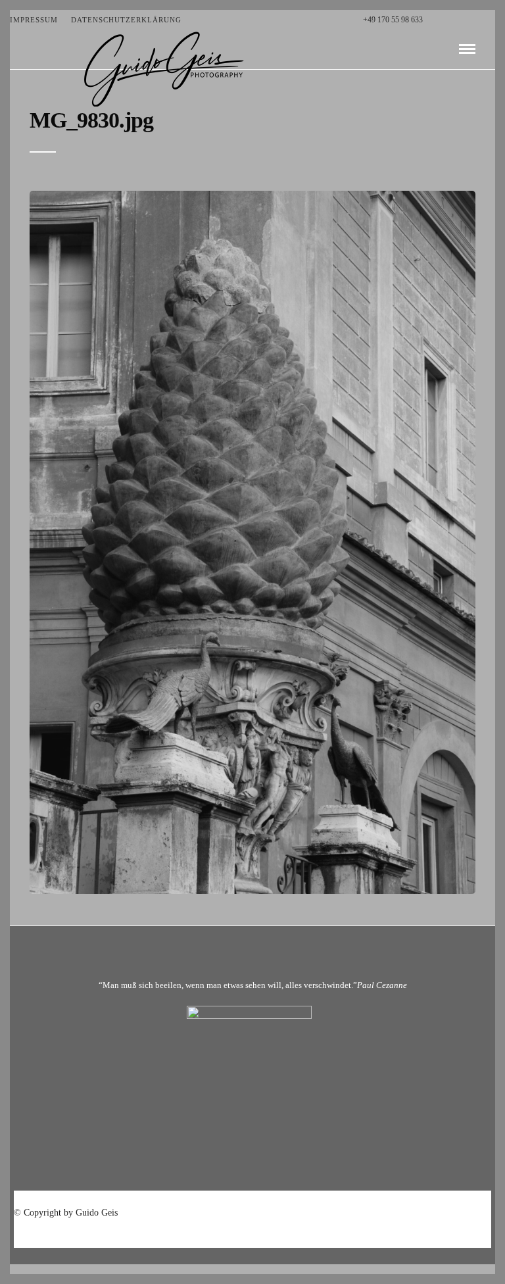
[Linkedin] (477, 20)
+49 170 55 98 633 (393, 19)
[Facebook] (436, 20)
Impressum (34, 20)
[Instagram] (491, 20)
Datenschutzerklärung (126, 20)
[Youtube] (464, 20)
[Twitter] (450, 20)
